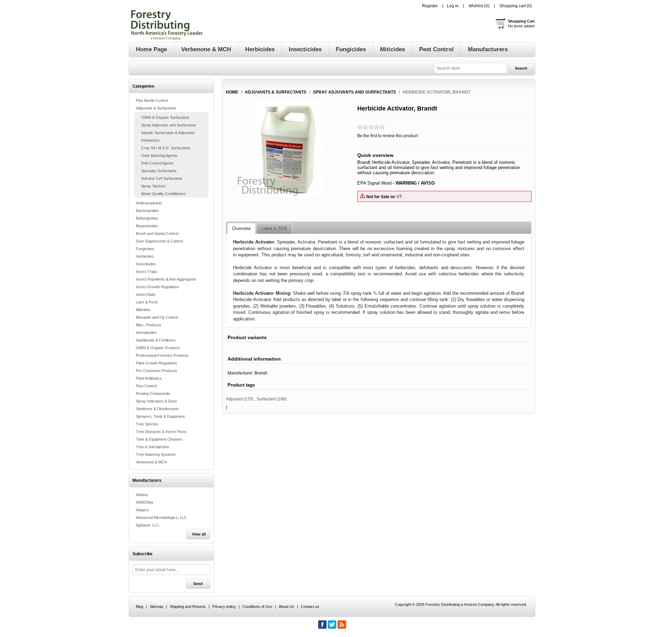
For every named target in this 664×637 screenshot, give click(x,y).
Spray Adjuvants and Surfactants (168, 125)
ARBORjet (144, 502)
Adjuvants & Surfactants (156, 108)
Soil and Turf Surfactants (162, 178)
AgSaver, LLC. (148, 525)
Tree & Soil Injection (152, 447)
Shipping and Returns (188, 606)
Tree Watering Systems (156, 454)
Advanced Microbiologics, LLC (161, 517)
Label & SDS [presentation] (274, 228)
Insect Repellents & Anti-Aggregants (166, 279)
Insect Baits (146, 294)
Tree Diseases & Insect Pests (161, 432)
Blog (139, 606)
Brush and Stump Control (157, 233)
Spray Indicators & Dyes (156, 401)
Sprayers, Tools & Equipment (160, 416)
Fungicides (145, 249)
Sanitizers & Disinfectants (157, 409)
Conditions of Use (257, 606)
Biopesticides (147, 226)
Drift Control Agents (157, 163)
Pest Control (146, 386)
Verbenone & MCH (151, 462)
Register (430, 5)
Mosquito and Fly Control (157, 317)
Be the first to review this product (387, 135)
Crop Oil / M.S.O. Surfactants (165, 148)
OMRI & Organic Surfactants (165, 117)
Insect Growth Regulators (157, 287)
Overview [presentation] (241, 228)
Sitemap (156, 606)
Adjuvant (234, 399)
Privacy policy (224, 606)
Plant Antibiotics (149, 378)
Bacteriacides (147, 211)
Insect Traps (146, 271)
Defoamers (150, 140)
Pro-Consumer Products (156, 371)
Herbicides (145, 256)
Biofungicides (147, 218)
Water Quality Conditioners (163, 194)
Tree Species (147, 424)
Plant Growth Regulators (156, 363)
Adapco (142, 510)
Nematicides (146, 332)
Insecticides (146, 264)
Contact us (310, 606)
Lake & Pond (146, 302)
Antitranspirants (149, 203)
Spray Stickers (153, 186)
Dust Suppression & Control (159, 241)
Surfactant (266, 399)
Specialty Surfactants (159, 171)
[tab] (241, 228)
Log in (453, 5)
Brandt (261, 373)
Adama (142, 495)
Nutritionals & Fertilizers (156, 340)
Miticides (143, 310)
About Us (286, 606)
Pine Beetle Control (152, 100)
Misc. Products (148, 325)
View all (199, 534)
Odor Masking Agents (159, 155)
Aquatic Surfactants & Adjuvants (168, 133)
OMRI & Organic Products (158, 348)
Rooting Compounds (153, 393)
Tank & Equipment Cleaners (159, 439)
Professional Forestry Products (162, 355)
